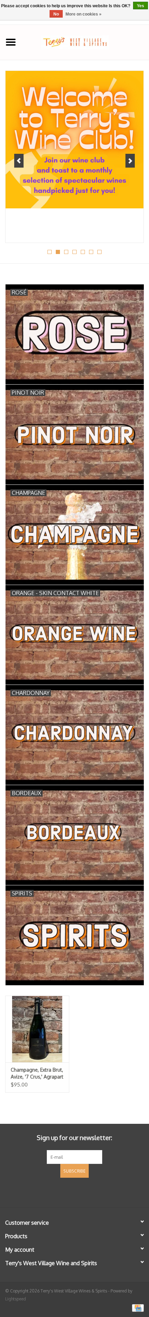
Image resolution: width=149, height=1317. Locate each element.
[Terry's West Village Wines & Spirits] (85, 42)
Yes (140, 5)
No (56, 14)
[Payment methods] (137, 1307)
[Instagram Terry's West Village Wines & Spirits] (87, 1191)
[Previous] (19, 161)
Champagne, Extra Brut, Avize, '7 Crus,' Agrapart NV (37, 1073)
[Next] (130, 161)
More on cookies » (83, 14)
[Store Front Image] (74, 139)
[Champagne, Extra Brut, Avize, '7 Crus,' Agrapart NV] (37, 1029)
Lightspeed (15, 1298)
